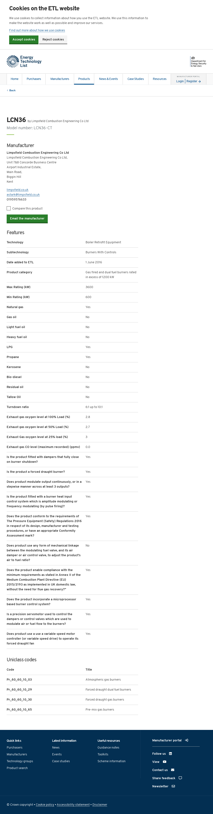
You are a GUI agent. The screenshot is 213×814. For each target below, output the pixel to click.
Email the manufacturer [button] (27, 218)
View (164, 762)
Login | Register (188, 79)
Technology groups (20, 761)
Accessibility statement (73, 805)
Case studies (61, 761)
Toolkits (103, 754)
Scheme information (112, 761)
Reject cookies (53, 39)
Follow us (167, 754)
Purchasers (34, 79)
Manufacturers (59, 79)
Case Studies (135, 79)
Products (84, 79)
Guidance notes (108, 747)
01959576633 (16, 199)
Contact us (160, 770)
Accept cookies (23, 39)
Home (14, 79)
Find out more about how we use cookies (37, 30)
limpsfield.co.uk (17, 190)
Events (57, 754)
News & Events (108, 79)
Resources (159, 79)
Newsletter (160, 786)
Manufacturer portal (167, 740)
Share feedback (164, 778)
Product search (17, 768)
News (56, 747)
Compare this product (27, 208)
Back (12, 90)
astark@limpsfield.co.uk (23, 195)
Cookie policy (45, 805)
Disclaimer (99, 805)
